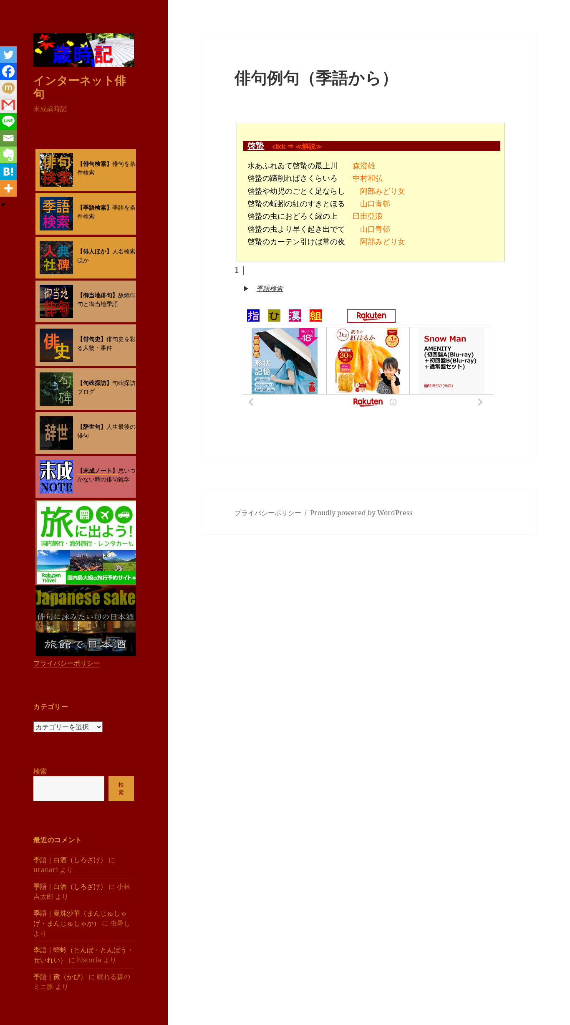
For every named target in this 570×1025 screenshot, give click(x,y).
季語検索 (269, 288)
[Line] (8, 121)
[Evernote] (8, 155)
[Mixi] (8, 88)
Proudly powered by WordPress (361, 512)
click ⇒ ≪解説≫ (297, 146)
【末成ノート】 (97, 470)
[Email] (8, 138)
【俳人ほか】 (94, 251)
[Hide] (3, 204)
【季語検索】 (94, 207)
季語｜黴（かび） (60, 976)
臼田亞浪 (368, 216)
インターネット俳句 (79, 86)
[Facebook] (8, 71)
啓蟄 (255, 145)
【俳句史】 (91, 339)
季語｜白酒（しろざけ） (70, 859)
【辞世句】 (91, 426)
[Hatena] (8, 171)
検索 (40, 771)
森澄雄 (364, 166)
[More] (8, 188)
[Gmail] (8, 104)
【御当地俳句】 (97, 295)
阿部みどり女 (382, 191)
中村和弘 (368, 178)
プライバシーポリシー (66, 663)
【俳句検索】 (94, 163)
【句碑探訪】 (94, 383)
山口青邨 (375, 204)
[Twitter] (8, 54)
